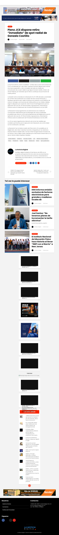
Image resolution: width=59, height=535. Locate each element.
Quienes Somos (6, 504)
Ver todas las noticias (20, 163)
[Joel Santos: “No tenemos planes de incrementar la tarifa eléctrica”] (17, 218)
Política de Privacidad (8, 510)
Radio (26, 141)
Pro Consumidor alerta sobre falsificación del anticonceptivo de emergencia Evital (31, 425)
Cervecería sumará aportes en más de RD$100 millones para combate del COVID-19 (32, 445)
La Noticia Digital (13, 39)
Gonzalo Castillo (27, 138)
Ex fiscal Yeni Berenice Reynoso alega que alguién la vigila (32, 439)
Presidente (15, 141)
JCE (34, 138)
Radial (21, 141)
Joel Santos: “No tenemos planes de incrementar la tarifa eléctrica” (42, 217)
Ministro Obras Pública (42, 138)
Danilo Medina (11, 138)
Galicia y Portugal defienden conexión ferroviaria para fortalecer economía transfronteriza (32, 456)
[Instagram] (6, 520)
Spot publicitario (45, 141)
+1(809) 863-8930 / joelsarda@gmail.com (41, 504)
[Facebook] (3, 520)
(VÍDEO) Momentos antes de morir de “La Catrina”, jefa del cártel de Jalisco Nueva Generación (32, 418)
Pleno (9, 141)
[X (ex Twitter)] (10, 520)
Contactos (5, 507)
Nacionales (34, 187)
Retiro (37, 141)
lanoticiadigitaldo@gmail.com (37, 505)
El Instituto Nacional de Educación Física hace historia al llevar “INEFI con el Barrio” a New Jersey (42, 241)
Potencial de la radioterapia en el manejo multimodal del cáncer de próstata (32, 479)
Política (10, 26)
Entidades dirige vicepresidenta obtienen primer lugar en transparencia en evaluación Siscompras (32, 432)
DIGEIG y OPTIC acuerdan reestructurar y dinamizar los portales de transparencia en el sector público (32, 471)
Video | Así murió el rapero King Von (32, 450)
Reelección (32, 141)
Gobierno (19, 138)
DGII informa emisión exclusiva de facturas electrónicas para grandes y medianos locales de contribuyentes (42, 196)
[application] (29, 261)
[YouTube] (14, 520)
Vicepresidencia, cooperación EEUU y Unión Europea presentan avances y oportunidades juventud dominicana (32, 463)
